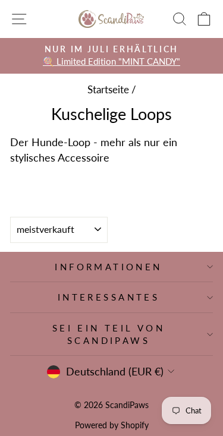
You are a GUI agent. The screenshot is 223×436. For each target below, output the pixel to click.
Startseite (108, 89)
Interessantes (108, 297)
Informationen (108, 266)
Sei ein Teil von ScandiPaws (108, 334)
